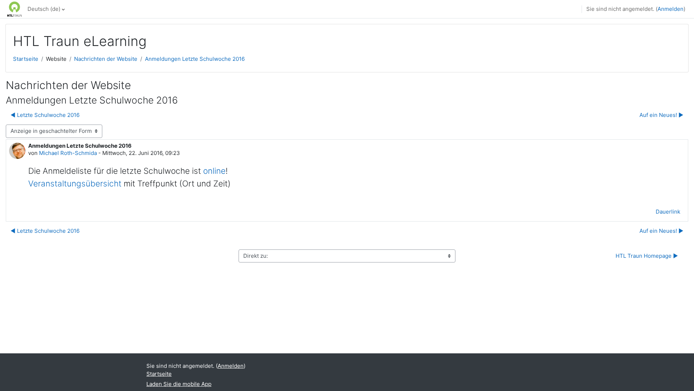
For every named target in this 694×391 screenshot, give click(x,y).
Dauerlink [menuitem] (668, 211)
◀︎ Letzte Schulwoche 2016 (45, 115)
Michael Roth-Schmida (68, 153)
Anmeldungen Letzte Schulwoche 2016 (195, 58)
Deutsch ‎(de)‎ (43, 8)
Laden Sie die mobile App (178, 384)
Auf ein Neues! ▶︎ (661, 115)
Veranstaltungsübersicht (74, 183)
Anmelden (670, 8)
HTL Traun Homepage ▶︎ (647, 255)
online (214, 171)
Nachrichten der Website (105, 58)
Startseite (25, 58)
